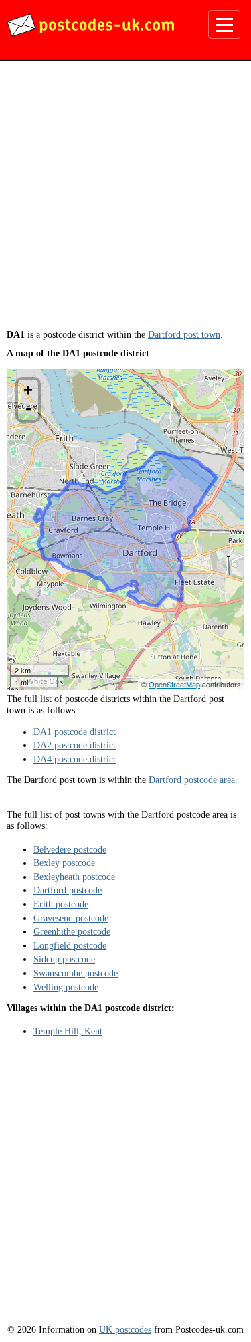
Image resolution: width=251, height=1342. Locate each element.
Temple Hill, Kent (67, 1031)
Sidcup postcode (64, 959)
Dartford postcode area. (193, 779)
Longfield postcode (69, 945)
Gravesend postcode (70, 918)
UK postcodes (125, 1329)
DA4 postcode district (74, 759)
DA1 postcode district (74, 731)
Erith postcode (60, 904)
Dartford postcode (67, 890)
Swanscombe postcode (75, 973)
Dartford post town (184, 334)
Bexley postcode (64, 862)
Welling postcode (65, 987)
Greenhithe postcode (71, 931)
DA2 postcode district (74, 745)
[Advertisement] (125, 199)
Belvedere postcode (69, 849)
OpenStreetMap (174, 684)
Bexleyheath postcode (74, 876)
